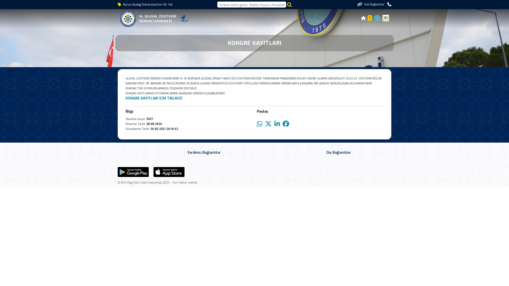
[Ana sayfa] (363, 18)
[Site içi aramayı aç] (289, 4)
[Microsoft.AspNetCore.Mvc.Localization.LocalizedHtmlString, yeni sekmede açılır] (133, 172)
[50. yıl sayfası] (184, 18)
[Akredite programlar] (369, 19)
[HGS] (386, 18)
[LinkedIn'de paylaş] (277, 124)
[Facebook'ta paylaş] (286, 124)
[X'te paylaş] (268, 124)
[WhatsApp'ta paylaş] (259, 124)
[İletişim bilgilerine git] (389, 4)
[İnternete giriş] (377, 19)
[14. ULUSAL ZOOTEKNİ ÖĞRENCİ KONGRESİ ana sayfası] (128, 19)
